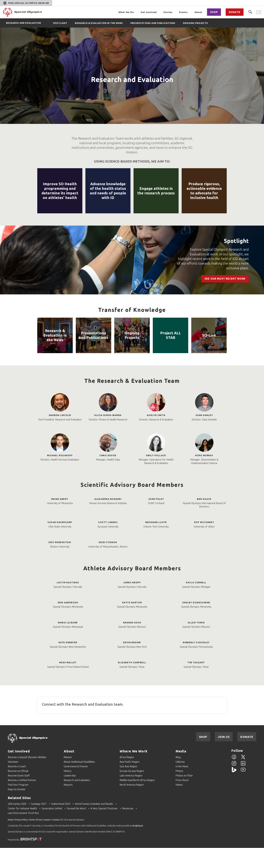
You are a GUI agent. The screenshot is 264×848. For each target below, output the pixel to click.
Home (10, 819)
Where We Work (133, 751)
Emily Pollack (156, 455)
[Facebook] (234, 758)
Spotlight (236, 241)
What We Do (126, 12)
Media (181, 751)
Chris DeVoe (107, 455)
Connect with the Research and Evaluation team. (82, 704)
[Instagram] (234, 765)
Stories (167, 12)
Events (183, 12)
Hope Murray (204, 455)
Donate (234, 12)
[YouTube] (243, 771)
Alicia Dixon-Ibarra (108, 415)
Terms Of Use (35, 819)
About (198, 12)
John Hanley (204, 415)
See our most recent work (225, 278)
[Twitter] (243, 758)
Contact (56, 819)
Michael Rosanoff (60, 455)
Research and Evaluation (23, 23)
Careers (47, 819)
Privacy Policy (21, 819)
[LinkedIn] (243, 765)
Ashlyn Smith (156, 415)
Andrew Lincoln (60, 415)
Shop (214, 12)
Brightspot (138, 825)
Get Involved (149, 12)
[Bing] (234, 771)
